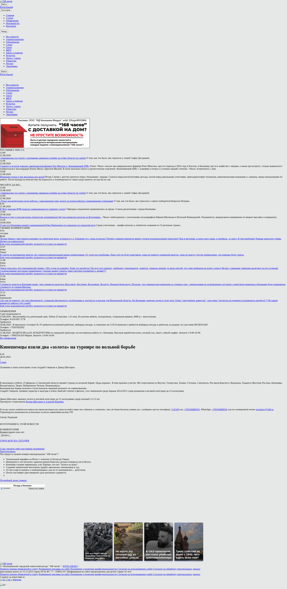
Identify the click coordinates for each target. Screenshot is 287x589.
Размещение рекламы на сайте (54, 569)
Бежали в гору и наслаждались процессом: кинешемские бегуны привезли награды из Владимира (50, 217)
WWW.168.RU (70, 566)
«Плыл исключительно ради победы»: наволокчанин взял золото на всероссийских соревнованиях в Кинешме (56, 201)
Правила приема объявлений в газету (19, 569)
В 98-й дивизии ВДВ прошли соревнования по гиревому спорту (33, 209)
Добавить (5, 435)
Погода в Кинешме (22, 485)
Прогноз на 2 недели (36, 488)
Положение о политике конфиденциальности (93, 569)
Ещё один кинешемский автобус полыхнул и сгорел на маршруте (33, 244)
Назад (4, 31)
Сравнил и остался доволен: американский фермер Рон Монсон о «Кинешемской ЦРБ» (45, 166)
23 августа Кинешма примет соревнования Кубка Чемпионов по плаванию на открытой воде (48, 225)
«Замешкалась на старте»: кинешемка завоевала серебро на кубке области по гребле (43, 158)
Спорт (3, 362)
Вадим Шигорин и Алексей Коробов (45, 401)
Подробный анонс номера (13, 480)
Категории (5, 10)
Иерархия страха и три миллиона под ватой (22, 177)
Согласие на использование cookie (135, 569)
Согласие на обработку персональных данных (176, 569)
